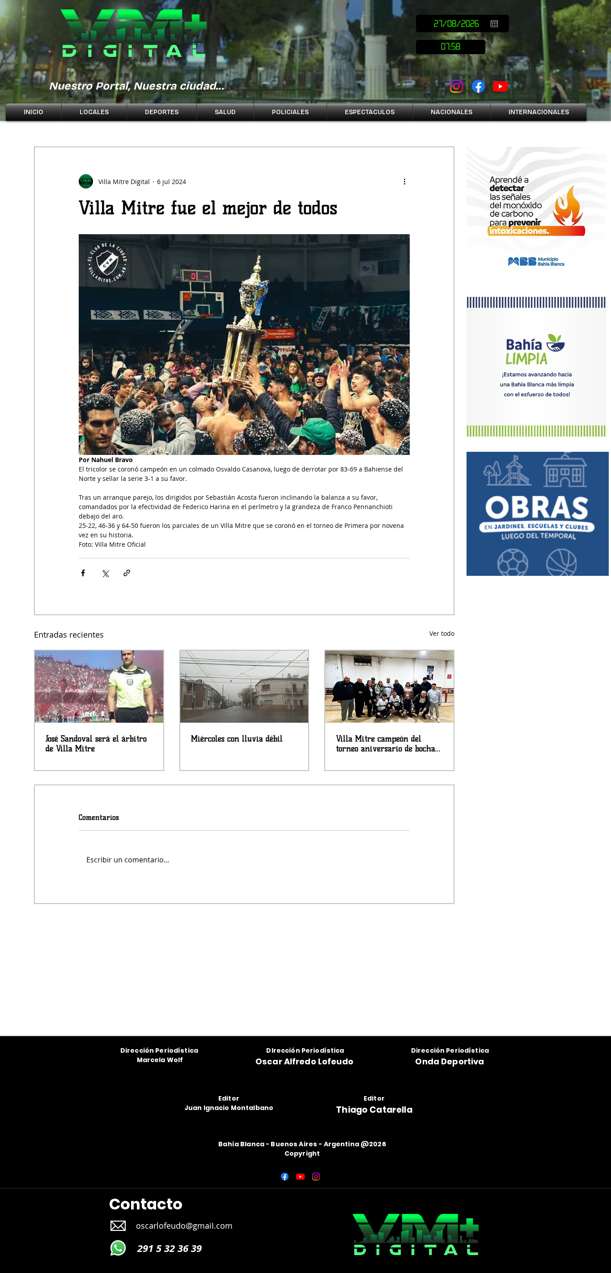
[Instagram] (456, 86)
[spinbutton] (450, 47)
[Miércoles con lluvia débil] (244, 687)
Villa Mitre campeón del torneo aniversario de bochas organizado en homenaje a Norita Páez (387, 744)
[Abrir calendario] (494, 23)
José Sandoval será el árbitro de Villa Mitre (96, 744)
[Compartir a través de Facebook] (83, 573)
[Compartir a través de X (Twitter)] (105, 573)
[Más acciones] (404, 181)
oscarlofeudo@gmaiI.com (184, 1225)
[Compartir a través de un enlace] (127, 573)
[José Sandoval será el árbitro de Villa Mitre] (99, 687)
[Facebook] (478, 86)
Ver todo (441, 633)
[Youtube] (500, 86)
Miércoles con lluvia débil (237, 739)
